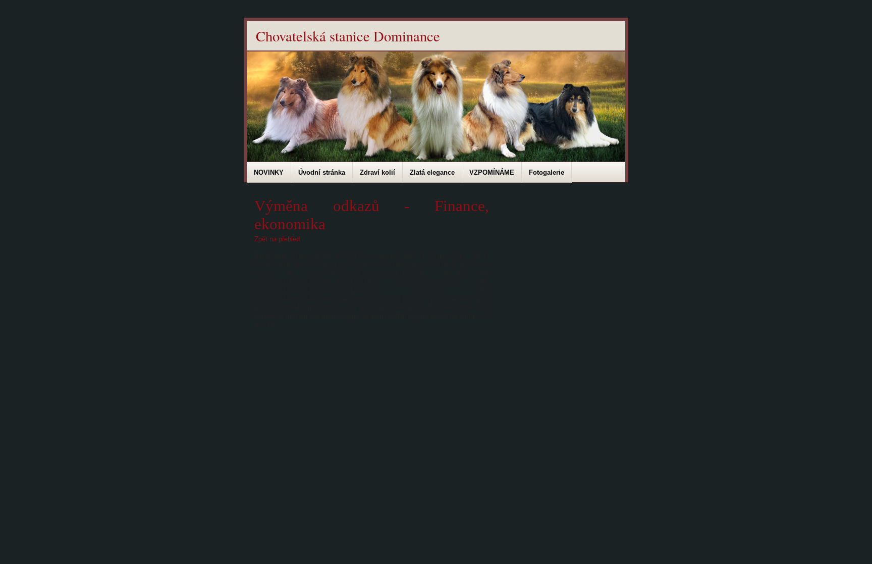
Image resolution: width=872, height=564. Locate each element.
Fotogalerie (546, 172)
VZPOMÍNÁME (491, 172)
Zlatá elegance (432, 172)
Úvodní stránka (321, 172)
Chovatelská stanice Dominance (348, 35)
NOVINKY (269, 172)
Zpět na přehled (277, 239)
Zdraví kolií (377, 172)
